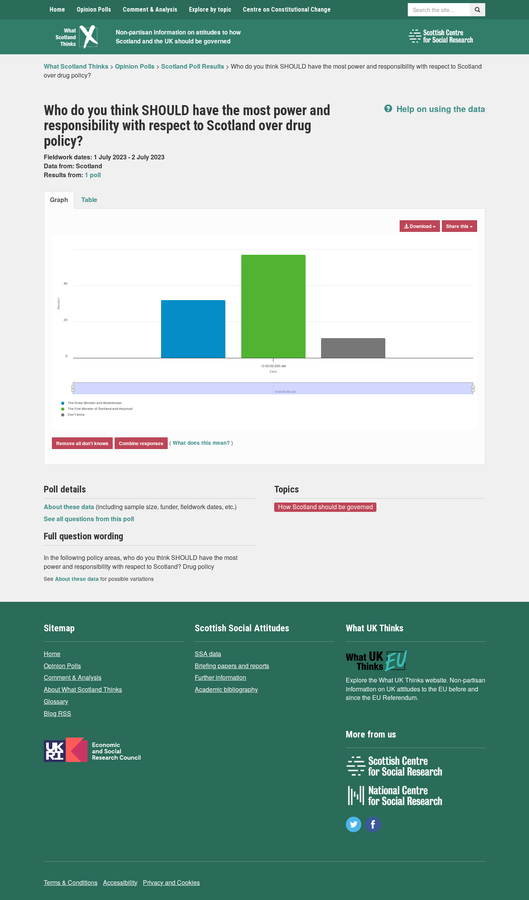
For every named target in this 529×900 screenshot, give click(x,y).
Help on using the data (439, 108)
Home (57, 9)
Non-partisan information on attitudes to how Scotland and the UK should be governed (178, 36)
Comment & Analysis (150, 9)
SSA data (208, 653)
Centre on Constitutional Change (287, 9)
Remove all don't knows (82, 443)
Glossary (56, 701)
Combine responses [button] (141, 443)
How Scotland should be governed (325, 507)
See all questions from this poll (89, 518)
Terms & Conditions (71, 882)
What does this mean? (201, 442)
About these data (70, 506)
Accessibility (120, 882)
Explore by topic (210, 9)
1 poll (93, 174)
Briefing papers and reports (232, 665)
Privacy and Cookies (171, 882)
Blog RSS (57, 713)
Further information (220, 677)
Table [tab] (89, 199)
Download (421, 226)
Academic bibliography (226, 689)
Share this (458, 226)
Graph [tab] (59, 199)
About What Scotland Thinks (83, 689)
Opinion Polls (94, 9)
